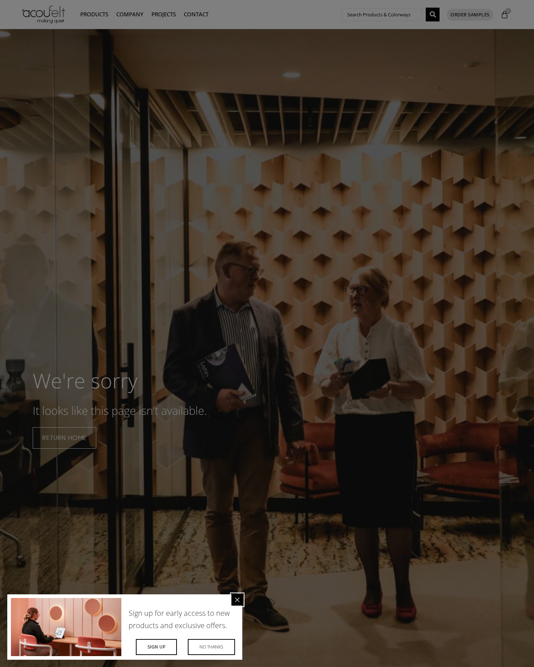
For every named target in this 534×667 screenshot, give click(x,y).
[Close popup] (237, 600)
